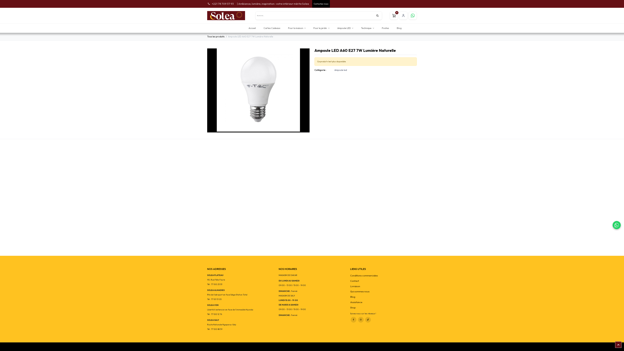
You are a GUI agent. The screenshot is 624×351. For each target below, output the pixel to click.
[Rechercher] (379, 16)
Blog (352, 296)
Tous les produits (216, 36)
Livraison (355, 286)
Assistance (356, 302)
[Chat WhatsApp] (617, 225)
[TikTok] (368, 320)
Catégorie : (320, 70)
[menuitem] (252, 28)
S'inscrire (403, 16)
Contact (354, 280)
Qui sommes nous (360, 291)
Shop (353, 307)
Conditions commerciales (364, 275)
